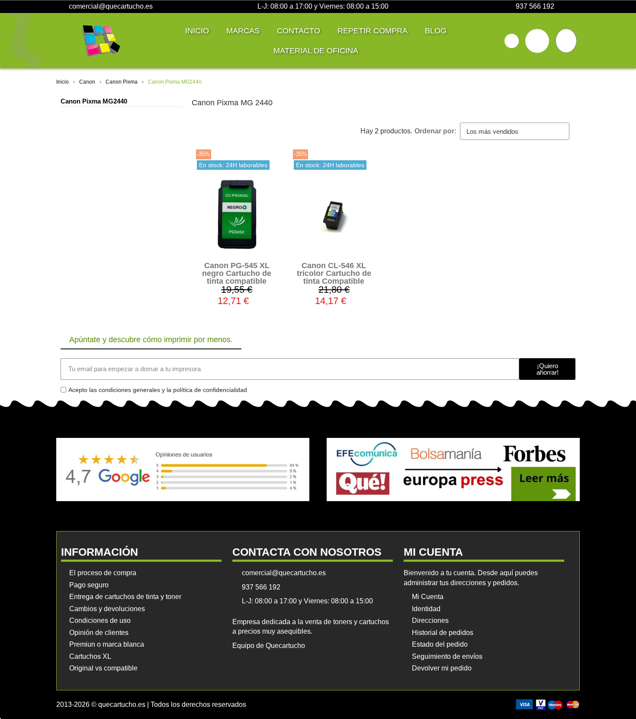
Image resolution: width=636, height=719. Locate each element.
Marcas (243, 30)
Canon (87, 82)
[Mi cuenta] (537, 41)
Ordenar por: (435, 131)
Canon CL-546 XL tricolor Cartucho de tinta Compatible (334, 273)
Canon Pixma (122, 82)
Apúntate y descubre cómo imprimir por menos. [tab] (151, 339)
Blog (435, 30)
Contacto (298, 30)
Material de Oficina (315, 50)
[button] (511, 41)
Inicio (197, 30)
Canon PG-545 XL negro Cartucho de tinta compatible (236, 273)
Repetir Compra (372, 30)
